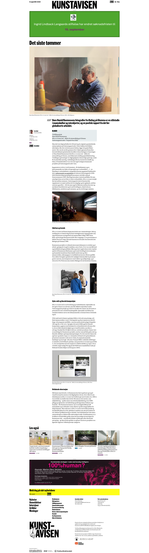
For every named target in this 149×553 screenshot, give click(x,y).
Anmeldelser (35, 502)
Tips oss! (112, 2)
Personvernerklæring (58, 507)
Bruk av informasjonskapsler (60, 512)
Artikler (32, 507)
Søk (115, 2)
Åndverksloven (56, 509)
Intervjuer (34, 505)
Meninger (33, 510)
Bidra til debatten (57, 518)
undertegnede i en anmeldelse (64, 173)
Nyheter (33, 499)
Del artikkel (36, 146)
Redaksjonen (55, 499)
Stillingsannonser (57, 503)
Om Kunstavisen (56, 516)
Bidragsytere (55, 501)
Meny (118, 2)
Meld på (49, 494)
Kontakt (54, 514)
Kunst (30, 142)
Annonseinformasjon (58, 505)
